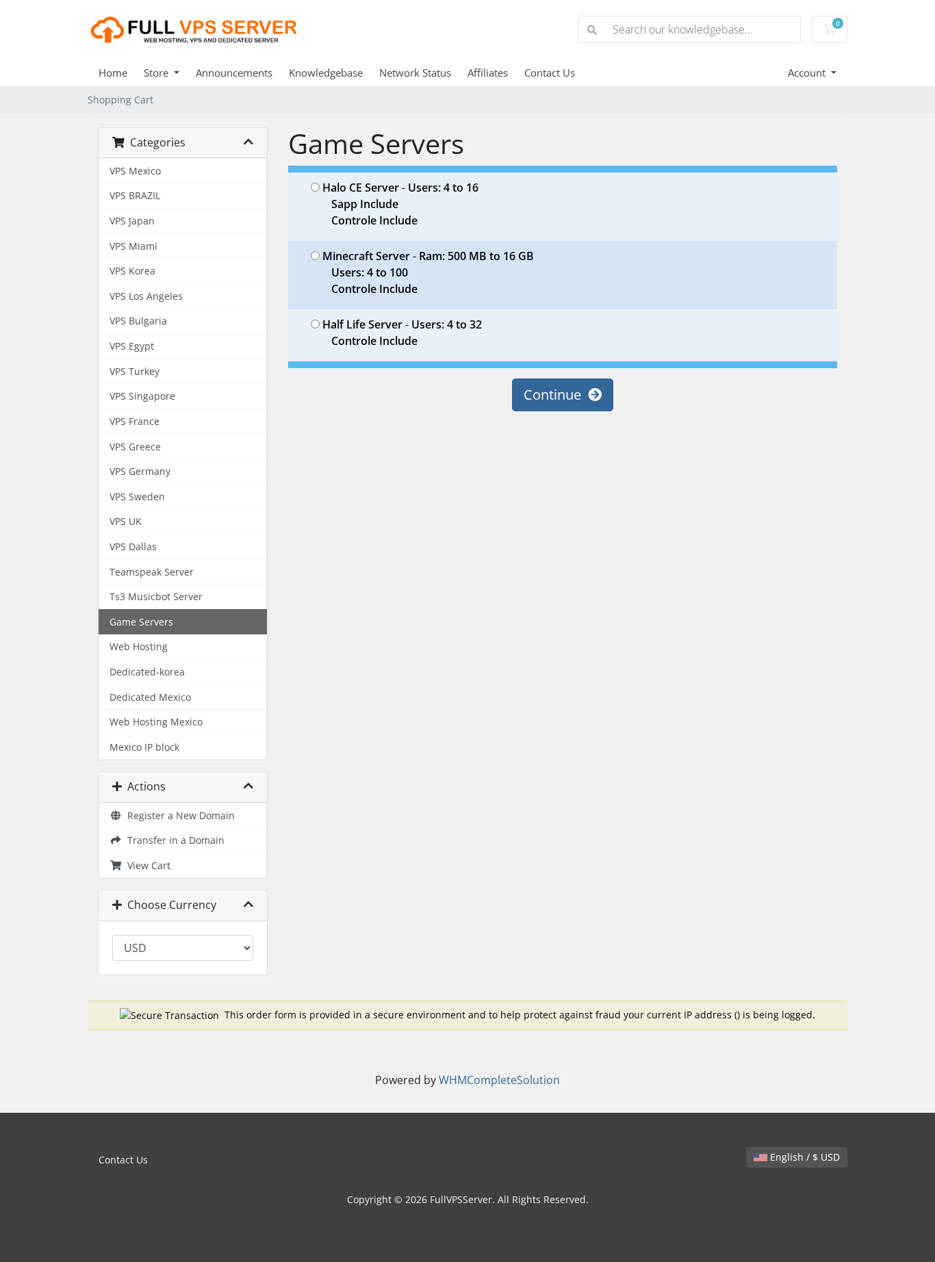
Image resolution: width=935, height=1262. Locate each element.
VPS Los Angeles (146, 295)
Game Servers (141, 621)
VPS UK (126, 521)
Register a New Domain (178, 815)
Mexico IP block (144, 747)
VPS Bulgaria (138, 320)
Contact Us (549, 72)
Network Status (415, 72)
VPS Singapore (142, 395)
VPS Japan (132, 220)
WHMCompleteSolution (499, 1079)
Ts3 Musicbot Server (156, 596)
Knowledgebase (326, 72)
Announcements (234, 72)
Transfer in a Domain (173, 840)
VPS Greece (135, 446)
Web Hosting (139, 646)
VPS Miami (133, 246)
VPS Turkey (134, 371)
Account (808, 72)
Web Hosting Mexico (156, 721)
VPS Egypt (132, 345)
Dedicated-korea (147, 671)
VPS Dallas (133, 546)
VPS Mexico (135, 170)
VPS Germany (140, 471)
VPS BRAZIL (135, 195)
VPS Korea (132, 270)
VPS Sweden (137, 496)
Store (157, 72)
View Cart (146, 865)
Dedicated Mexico (150, 697)
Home (113, 72)
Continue (556, 394)
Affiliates (487, 72)
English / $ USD (803, 1156)
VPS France (134, 421)
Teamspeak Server (152, 571)
